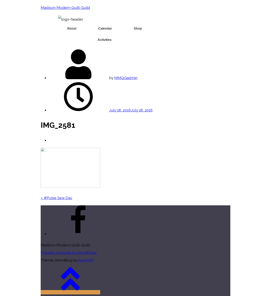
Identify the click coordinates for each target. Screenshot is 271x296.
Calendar (105, 28)
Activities (104, 39)
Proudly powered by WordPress (69, 252)
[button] (72, 28)
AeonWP (85, 260)
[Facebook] (78, 234)
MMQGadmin (125, 78)
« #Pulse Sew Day (56, 198)
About (71, 28)
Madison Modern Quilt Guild (65, 7)
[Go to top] (70, 292)
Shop (138, 28)
